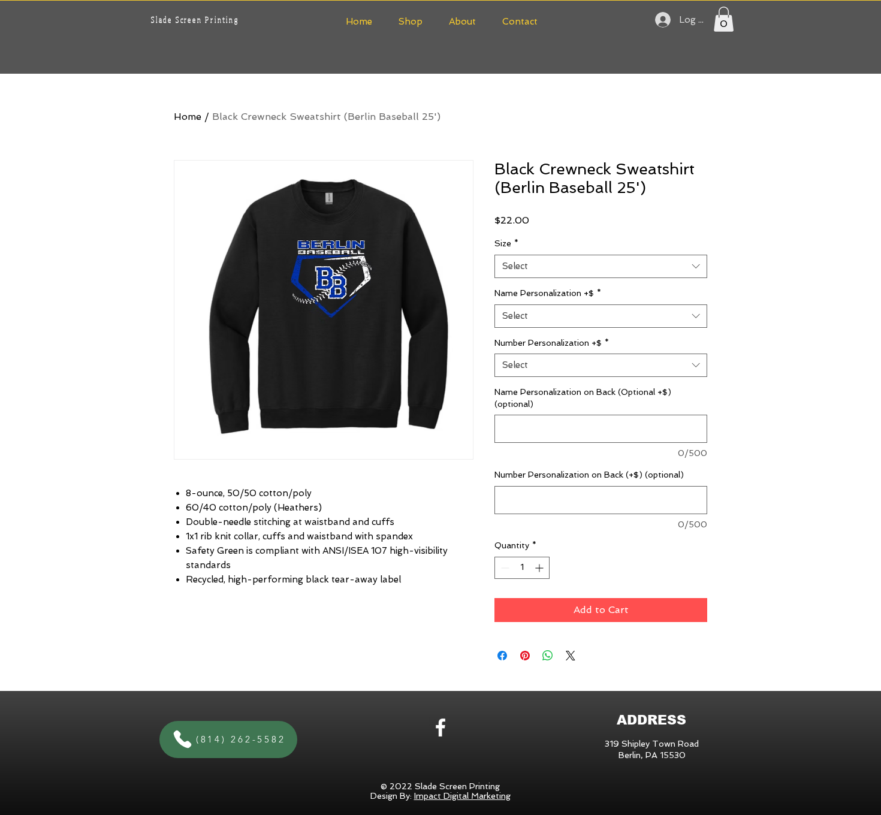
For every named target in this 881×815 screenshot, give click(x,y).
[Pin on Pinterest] (525, 655)
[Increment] (540, 567)
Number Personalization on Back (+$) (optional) (589, 474)
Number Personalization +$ (551, 343)
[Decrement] (503, 567)
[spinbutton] (522, 567)
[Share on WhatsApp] (548, 655)
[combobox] (600, 266)
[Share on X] (570, 655)
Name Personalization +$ (547, 293)
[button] (410, 20)
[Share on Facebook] (502, 655)
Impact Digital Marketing (462, 796)
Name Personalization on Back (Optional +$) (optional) (582, 398)
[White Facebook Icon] (440, 727)
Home (187, 116)
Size (506, 243)
